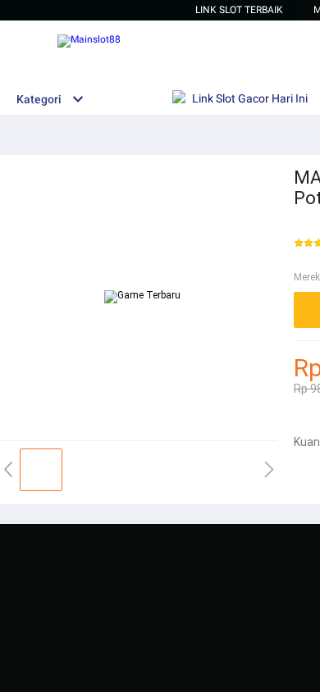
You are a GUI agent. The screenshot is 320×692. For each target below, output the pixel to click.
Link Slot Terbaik (239, 10)
